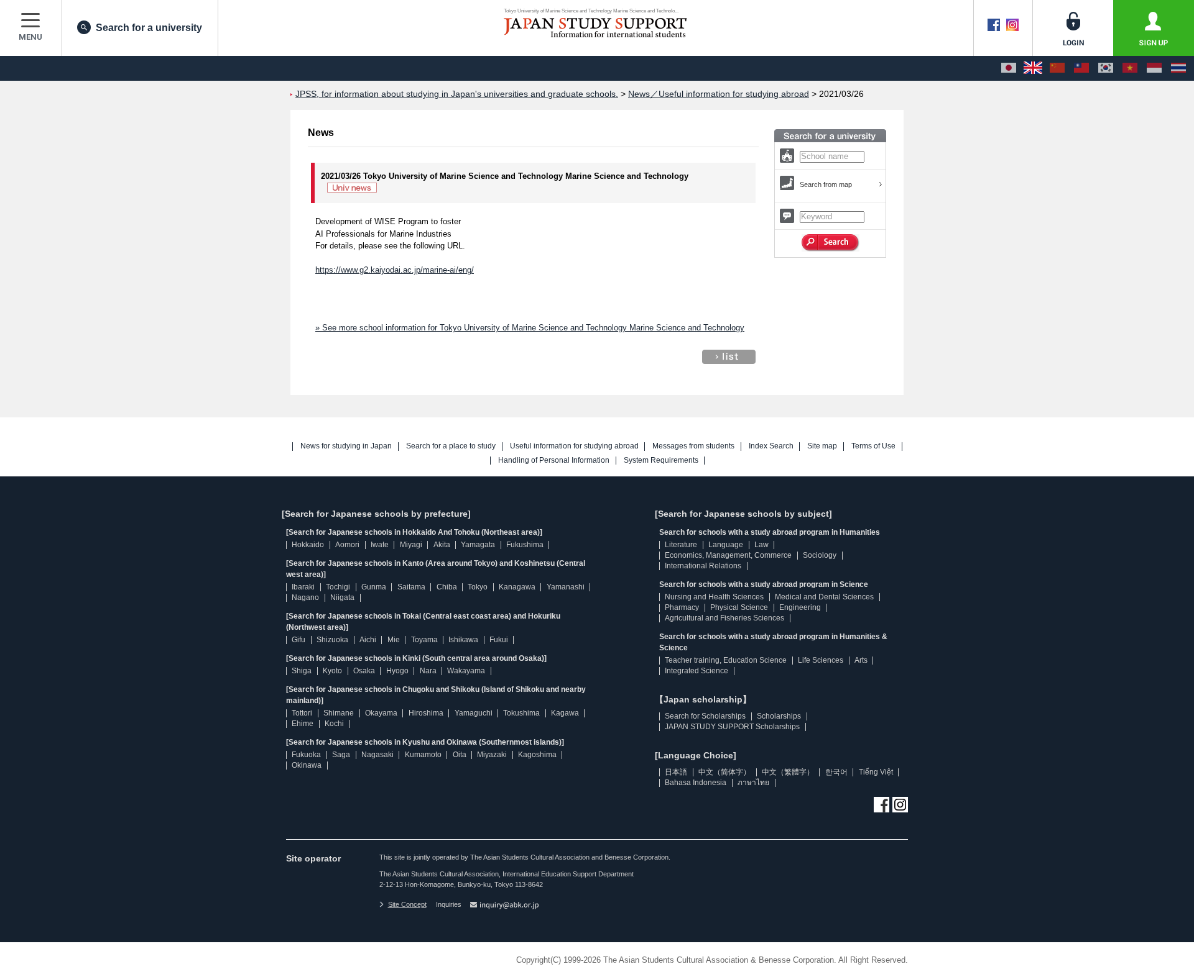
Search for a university (149, 27)
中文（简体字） (724, 772)
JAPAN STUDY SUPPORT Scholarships (732, 726)
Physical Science (739, 607)
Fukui (498, 639)
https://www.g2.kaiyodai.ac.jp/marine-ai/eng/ (394, 270)
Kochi (334, 723)
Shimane (338, 713)
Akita (441, 544)
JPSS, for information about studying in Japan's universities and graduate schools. (456, 94)
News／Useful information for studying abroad (718, 94)
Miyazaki (492, 754)
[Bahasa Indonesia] (1154, 68)
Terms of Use (873, 446)
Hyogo (397, 670)
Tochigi (338, 587)
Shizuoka (332, 639)
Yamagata (478, 544)
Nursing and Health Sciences (714, 597)
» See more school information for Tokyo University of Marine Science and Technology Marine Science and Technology (529, 327)
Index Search (771, 446)
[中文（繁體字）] (1081, 68)
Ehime (302, 723)
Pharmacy (682, 607)
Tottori (302, 713)
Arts (861, 660)
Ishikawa (463, 639)
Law (761, 544)
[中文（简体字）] (1057, 68)
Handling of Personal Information (553, 461)
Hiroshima (426, 713)
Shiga (302, 670)
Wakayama (466, 670)
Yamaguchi (474, 713)
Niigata (342, 597)
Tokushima (521, 713)
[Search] (830, 243)
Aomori (347, 544)
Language (725, 544)
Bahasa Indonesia (695, 782)
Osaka (364, 670)
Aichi (367, 639)
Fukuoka (306, 754)
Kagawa (565, 713)
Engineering (800, 607)
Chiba (447, 587)
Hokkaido (308, 544)
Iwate (380, 544)
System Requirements (661, 461)
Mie (393, 639)
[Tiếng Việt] (1130, 68)
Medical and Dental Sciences (824, 597)
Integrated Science (696, 670)
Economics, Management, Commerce (728, 555)
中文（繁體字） (788, 772)
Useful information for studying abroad (574, 446)
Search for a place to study (451, 446)
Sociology (819, 555)
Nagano (305, 597)
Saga (341, 754)
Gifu (298, 639)
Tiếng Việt (876, 772)
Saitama (411, 587)
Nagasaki (377, 754)
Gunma (373, 587)
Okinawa (307, 765)
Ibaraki (303, 587)
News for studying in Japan (346, 446)
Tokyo (478, 587)
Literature (681, 544)
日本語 (676, 772)
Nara (428, 670)
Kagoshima (537, 754)
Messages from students (693, 446)
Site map (822, 446)
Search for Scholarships (705, 716)
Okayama (381, 713)
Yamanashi (566, 587)
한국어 (836, 772)
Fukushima (525, 544)
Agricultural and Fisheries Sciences (724, 618)
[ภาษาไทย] (1178, 68)
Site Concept (407, 904)
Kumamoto (423, 754)
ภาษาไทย (753, 782)
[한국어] (1105, 68)
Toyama (424, 639)
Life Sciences (820, 660)
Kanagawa (517, 587)
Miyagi (411, 544)
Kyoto (332, 670)
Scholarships (779, 716)
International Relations (703, 565)
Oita (459, 754)
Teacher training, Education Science (726, 660)
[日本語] (1008, 68)
